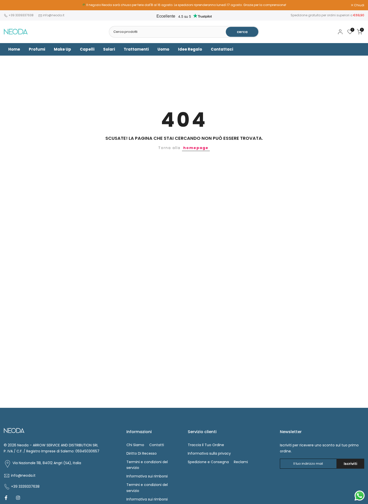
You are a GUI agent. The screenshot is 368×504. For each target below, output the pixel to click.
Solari (109, 49)
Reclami (241, 461)
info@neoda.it (53, 15)
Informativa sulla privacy (209, 453)
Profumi (37, 49)
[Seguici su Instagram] (18, 498)
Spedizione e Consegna (208, 461)
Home (14, 49)
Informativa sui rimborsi (147, 476)
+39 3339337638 (21, 15)
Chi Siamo (135, 444)
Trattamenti (136, 49)
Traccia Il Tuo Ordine (206, 444)
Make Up (62, 49)
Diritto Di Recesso (141, 453)
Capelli (87, 49)
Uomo (163, 49)
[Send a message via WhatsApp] (359, 495)
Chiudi (11, 5)
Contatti (156, 444)
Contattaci (222, 49)
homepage (196, 147)
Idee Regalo (190, 49)
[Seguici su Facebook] (6, 498)
